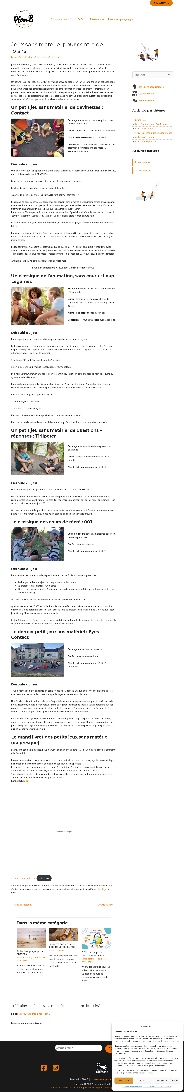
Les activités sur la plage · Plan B (33, 1013)
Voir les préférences (167, 1080)
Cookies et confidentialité (132, 1087)
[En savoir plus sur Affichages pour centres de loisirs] (96, 938)
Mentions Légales (94, 1087)
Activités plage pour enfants (30, 953)
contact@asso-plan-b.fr (102, 1079)
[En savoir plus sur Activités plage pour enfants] (31, 937)
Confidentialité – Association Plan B (157, 1087)
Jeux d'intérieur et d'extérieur (44, 56)
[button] (161, 3)
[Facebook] (167, 19)
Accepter (124, 1080)
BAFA (80, 19)
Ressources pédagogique (120, 19)
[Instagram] (171, 19)
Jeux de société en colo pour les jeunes (62, 945)
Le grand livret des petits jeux (23, 878)
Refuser (144, 1080)
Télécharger (44, 878)
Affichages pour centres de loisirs (93, 954)
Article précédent (21, 904)
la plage (102, 889)
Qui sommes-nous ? (61, 19)
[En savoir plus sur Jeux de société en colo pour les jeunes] (63, 934)
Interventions (97, 19)
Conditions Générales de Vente (66, 1087)
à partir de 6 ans (143, 170)
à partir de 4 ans (143, 162)
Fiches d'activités (19, 56)
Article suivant (107, 904)
